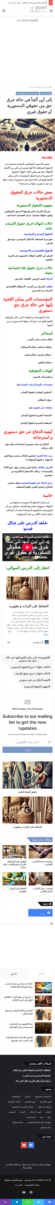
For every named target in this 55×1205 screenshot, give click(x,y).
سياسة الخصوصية (32, 1185)
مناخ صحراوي (18, 1122)
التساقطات (15, 1096)
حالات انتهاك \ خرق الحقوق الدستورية (30, 666)
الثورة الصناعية (45, 1102)
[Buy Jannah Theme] (27, 20)
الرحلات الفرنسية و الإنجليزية (22, 1107)
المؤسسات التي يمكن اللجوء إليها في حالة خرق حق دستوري (27, 659)
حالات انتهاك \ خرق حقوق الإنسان (32, 673)
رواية (49, 1117)
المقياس (12, 1112)
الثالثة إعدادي (35, 87)
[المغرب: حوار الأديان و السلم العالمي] (41, 878)
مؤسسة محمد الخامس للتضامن (39, 1122)
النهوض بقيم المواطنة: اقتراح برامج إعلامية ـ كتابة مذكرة (14, 864)
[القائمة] (3, 11)
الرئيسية (46, 87)
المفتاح (22, 1112)
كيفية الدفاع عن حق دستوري (34, 679)
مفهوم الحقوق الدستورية (36, 686)
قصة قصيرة (31, 1117)
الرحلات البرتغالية (44, 1107)
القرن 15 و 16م (35, 1112)
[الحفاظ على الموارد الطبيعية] (14, 878)
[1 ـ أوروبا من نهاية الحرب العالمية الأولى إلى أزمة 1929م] (43, 1001)
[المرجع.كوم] (38, 11)
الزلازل (48, 1112)
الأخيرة (41, 973)
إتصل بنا (18, 1185)
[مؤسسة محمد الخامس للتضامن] (41, 851)
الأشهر (14, 973)
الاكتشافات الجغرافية (43, 1096)
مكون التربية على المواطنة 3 (27, 93)
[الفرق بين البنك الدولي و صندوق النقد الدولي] (43, 1014)
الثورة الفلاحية (30, 1102)
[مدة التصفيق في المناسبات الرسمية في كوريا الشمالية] (43, 1028)
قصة (41, 1117)
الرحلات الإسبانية (14, 1102)
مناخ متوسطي (45, 1127)
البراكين (27, 1096)
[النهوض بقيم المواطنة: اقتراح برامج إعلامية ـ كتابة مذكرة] (14, 851)
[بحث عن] (51, 11)
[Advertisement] (27, 54)
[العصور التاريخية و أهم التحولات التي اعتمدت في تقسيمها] (43, 1041)
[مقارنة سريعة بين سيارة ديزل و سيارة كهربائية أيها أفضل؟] (43, 987)
